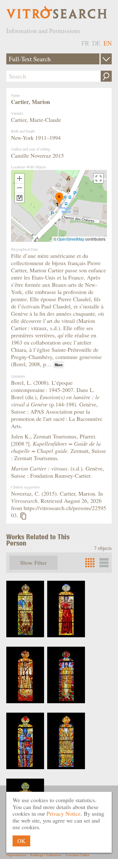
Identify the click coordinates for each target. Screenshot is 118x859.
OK (21, 841)
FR (85, 43)
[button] (59, 199)
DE (96, 43)
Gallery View (104, 562)
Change (106, 58)
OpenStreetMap (70, 239)
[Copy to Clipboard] (23, 516)
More (59, 364)
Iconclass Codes (77, 855)
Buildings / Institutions (46, 855)
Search (106, 76)
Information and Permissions (43, 30)
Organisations (16, 855)
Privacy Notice (64, 813)
